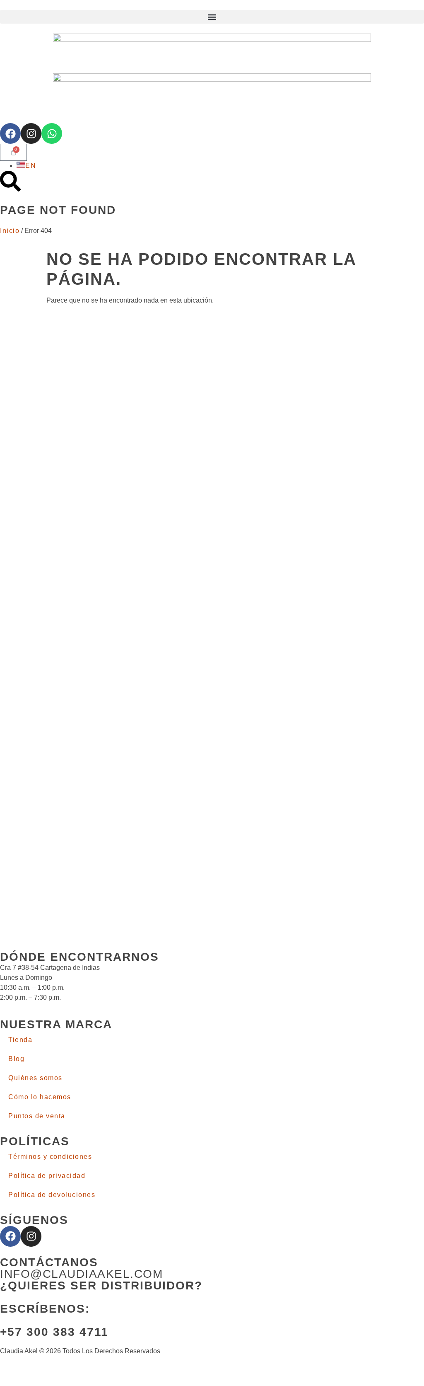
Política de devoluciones (51, 1194)
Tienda (20, 1039)
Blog (16, 1058)
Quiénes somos (35, 1077)
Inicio (9, 230)
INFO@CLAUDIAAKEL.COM (81, 1273)
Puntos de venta (36, 1115)
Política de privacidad (46, 1175)
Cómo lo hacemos (39, 1096)
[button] (212, 17)
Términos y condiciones (50, 1156)
